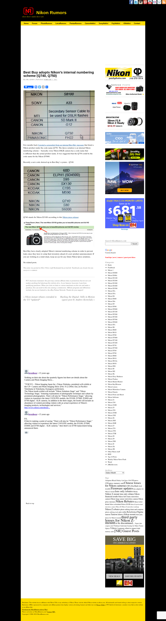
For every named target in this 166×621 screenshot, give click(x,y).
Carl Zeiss (124, 480)
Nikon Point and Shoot (116, 394)
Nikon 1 (110, 270)
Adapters (108, 480)
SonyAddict (103, 23)
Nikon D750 (112, 345)
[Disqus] (59, 401)
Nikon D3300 (112, 283)
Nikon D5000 (112, 309)
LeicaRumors (61, 23)
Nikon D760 (112, 350)
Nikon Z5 (111, 407)
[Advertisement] (59, 49)
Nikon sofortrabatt (115, 504)
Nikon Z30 (111, 402)
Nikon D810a (112, 361)
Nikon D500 (112, 306)
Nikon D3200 (112, 280)
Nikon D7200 (112, 343)
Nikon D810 (112, 358)
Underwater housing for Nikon (129, 526)
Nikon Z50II (112, 413)
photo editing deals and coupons (131, 509)
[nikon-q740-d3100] (59, 234)
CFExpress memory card (114, 483)
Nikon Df (111, 368)
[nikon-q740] (59, 189)
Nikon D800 (112, 356)
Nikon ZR (111, 449)
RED (109, 454)
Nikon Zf (111, 444)
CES (129, 480)
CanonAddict (90, 23)
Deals (110, 265)
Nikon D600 (112, 330)
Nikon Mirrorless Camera (116, 389)
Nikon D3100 (112, 278)
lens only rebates (124, 491)
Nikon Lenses (112, 387)
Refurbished (132, 512)
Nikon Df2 (111, 371)
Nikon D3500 (112, 288)
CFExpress (134, 480)
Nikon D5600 (112, 322)
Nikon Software (113, 397)
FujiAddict (116, 23)
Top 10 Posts (112, 457)
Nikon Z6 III (125, 504)
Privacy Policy (100, 605)
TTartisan (116, 526)
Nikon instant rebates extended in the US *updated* (40, 298)
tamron (107, 514)
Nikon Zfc (111, 446)
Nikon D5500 (112, 319)
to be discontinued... (125, 523)
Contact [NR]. (51, 612)
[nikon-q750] (59, 115)
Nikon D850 (112, 363)
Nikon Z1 (111, 400)
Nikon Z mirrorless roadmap (130, 507)
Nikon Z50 (111, 410)
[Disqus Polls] (59, 336)
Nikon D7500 (112, 348)
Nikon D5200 (112, 314)
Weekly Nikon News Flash (117, 459)
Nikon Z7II (112, 431)
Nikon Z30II (112, 405)
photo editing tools (112, 512)
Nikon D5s (111, 324)
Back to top (30, 503)
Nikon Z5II (112, 415)
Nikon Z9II (112, 441)
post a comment (31, 270)
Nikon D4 (111, 296)
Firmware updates (122, 488)
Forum (34, 23)
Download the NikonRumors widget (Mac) (35, 609)
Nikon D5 (111, 304)
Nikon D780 (112, 353)
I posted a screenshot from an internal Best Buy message (61, 145)
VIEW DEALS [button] (114, 576)
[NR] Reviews (112, 464)
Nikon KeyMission (114, 384)
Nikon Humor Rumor (115, 381)
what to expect (131, 528)
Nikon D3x (112, 293)
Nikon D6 (111, 327)
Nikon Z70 (111, 428)
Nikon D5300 (112, 317)
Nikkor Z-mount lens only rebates (119, 493)
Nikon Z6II (112, 420)
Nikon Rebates (125, 501)
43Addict (126, 23)
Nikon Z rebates (112, 509)
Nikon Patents (113, 392)
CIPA (128, 486)
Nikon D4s (111, 301)
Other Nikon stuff (47, 268)
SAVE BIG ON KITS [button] (133, 576)
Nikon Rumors (51, 12)
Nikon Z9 (111, 438)
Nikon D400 (112, 298)
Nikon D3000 (112, 273)
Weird (110, 462)
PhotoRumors (46, 23)
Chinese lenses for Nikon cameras (123, 484)
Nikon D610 (112, 332)
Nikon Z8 (111, 436)
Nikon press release (70, 217)
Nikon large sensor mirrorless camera (124, 499)
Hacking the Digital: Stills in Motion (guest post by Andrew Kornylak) (77, 298)
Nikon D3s (111, 291)
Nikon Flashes (113, 379)
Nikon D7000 (112, 337)
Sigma (140, 511)
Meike (135, 491)
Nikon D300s (112, 275)
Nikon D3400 (112, 286)
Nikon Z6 (111, 418)
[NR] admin (30, 79)
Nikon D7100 (112, 340)
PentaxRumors (75, 23)
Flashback (111, 267)
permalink (67, 268)
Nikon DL (111, 374)
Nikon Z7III (112, 433)
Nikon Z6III (112, 423)
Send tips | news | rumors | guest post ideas (120, 257)
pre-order (123, 511)
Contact (137, 23)
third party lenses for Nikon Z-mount (121, 519)
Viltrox (113, 528)
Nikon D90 (112, 366)
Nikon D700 (112, 335)
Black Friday (116, 480)
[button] (124, 561)
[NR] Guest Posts (126, 530)
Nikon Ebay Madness (115, 376)
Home (26, 23)
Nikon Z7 (111, 425)
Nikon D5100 (112, 311)
